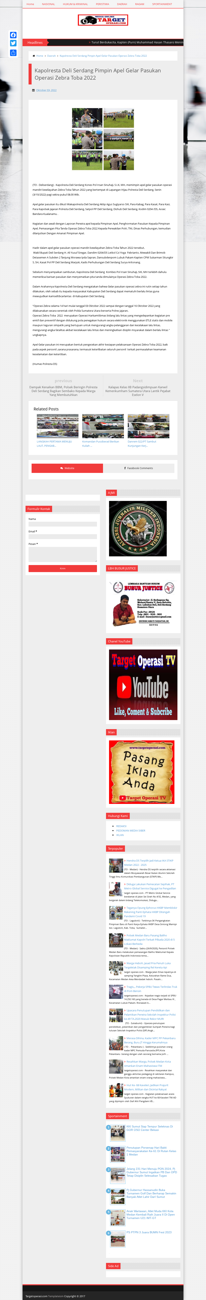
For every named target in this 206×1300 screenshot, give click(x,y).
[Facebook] (13, 35)
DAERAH (122, 4)
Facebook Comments (140, 468)
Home (30, 4)
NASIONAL (48, 4)
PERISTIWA (102, 4)
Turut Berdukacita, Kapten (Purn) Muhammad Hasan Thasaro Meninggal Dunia (122, 42)
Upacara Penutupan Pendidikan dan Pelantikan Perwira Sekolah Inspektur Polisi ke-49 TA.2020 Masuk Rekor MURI (150, 1015)
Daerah (51, 55)
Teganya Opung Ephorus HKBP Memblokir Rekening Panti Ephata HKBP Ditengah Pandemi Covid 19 (150, 912)
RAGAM (139, 4)
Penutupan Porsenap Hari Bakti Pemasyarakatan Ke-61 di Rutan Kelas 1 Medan (151, 1151)
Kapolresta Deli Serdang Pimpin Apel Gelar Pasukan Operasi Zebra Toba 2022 (103, 55)
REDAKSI (121, 826)
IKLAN (120, 835)
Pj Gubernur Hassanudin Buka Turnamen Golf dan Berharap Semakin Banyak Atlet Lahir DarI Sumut (151, 1193)
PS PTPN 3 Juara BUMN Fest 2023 (149, 1232)
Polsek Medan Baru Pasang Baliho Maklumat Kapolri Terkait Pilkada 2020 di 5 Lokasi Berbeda (149, 940)
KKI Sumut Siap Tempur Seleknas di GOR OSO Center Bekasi (150, 1128)
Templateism (56, 1296)
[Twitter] (13, 43)
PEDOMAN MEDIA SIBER (130, 830)
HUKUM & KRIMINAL (75, 4)
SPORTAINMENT (162, 4)
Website (69, 468)
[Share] (13, 53)
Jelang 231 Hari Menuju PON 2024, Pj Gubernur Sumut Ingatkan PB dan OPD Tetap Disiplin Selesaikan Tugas (152, 1172)
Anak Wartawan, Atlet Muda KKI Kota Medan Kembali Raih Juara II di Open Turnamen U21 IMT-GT (151, 1214)
